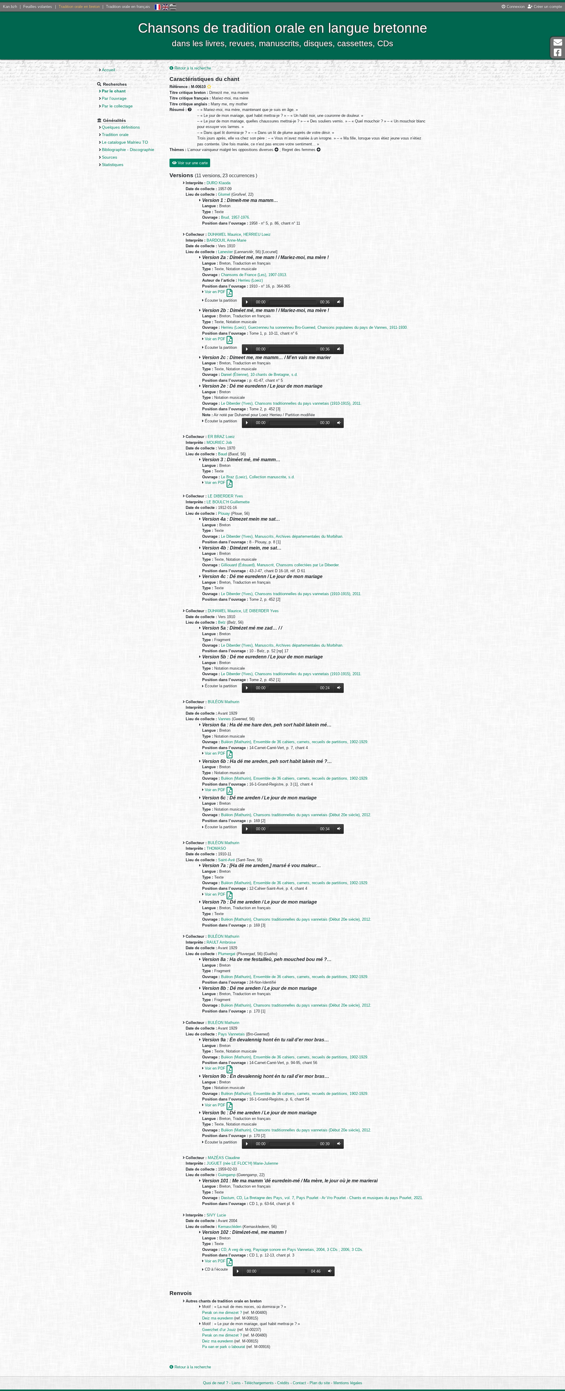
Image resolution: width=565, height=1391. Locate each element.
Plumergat (226, 954)
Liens (236, 1383)
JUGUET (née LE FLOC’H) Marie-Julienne (242, 1163)
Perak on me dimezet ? (222, 1312)
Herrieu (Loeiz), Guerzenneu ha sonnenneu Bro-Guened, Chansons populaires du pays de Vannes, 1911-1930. (314, 327)
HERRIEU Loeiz (257, 234)
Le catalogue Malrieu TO (125, 142)
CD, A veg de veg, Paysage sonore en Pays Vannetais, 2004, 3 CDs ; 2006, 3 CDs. (292, 1249)
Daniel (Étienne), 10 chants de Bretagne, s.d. (259, 374)
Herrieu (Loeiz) (250, 280)
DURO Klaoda (218, 183)
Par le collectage (117, 106)
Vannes (224, 719)
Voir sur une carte (192, 163)
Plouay (224, 513)
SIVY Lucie (216, 1215)
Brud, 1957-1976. (235, 217)
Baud (222, 454)
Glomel (224, 194)
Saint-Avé (226, 860)
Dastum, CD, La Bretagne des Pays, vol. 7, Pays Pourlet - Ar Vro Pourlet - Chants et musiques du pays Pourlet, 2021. (322, 1198)
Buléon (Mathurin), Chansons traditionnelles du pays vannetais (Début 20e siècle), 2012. (296, 815)
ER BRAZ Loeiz (221, 436)
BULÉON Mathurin (223, 702)
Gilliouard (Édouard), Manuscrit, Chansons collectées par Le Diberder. (280, 565)
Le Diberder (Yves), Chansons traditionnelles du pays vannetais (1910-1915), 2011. (291, 403)
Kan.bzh (10, 6)
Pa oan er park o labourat (224, 1346)
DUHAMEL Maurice (224, 234)
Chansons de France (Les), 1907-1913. (254, 275)
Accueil (108, 69)
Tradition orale (115, 134)
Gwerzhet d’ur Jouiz (219, 1329)
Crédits (283, 1383)
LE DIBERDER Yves (225, 496)
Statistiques (112, 164)
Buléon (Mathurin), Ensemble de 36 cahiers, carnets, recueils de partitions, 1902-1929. (294, 742)
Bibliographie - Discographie (128, 149)
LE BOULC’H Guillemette (228, 502)
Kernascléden (229, 1226)
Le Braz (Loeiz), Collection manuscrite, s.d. (258, 477)
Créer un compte (547, 6)
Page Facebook (557, 52)
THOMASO (216, 848)
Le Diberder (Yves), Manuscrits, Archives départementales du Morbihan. (282, 536)
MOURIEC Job (219, 442)
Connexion (515, 6)
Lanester (225, 252)
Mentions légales (347, 1383)
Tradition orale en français (128, 6)
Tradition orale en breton (79, 6)
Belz (222, 622)
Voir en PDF (216, 292)
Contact (299, 1383)
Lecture (247, 302)
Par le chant (114, 91)
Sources (109, 157)
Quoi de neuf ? (215, 1383)
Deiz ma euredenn (218, 1318)
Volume (337, 302)
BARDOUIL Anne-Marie (226, 240)
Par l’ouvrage (114, 98)
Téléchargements (259, 1383)
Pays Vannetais (231, 1034)
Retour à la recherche (192, 68)
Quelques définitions (121, 127)
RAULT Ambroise (221, 942)
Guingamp (226, 1175)
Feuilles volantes (37, 6)
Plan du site (320, 1383)
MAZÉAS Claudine (224, 1158)
